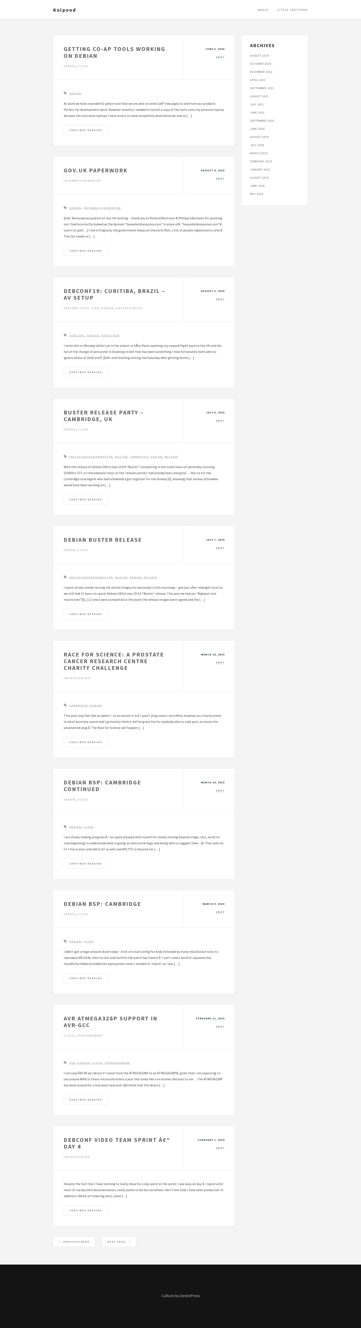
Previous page (76, 1241)
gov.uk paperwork (96, 170)
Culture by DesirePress (180, 1295)
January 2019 (260, 169)
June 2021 (257, 112)
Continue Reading (85, 130)
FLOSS (83, 66)
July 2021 (257, 104)
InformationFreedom (82, 180)
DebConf (76, 335)
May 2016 (256, 194)
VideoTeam (110, 335)
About (263, 10)
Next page (117, 1241)
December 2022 (261, 72)
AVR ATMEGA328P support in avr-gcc (111, 1022)
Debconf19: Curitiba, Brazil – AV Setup (114, 294)
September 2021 (262, 88)
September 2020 (262, 120)
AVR (72, 1062)
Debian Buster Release (103, 539)
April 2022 (258, 80)
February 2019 (261, 161)
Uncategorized (129, 308)
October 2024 (260, 64)
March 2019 (258, 153)
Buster (121, 456)
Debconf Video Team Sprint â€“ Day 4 (117, 1143)
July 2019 (257, 145)
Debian (70, 66)
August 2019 (259, 137)
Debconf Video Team (81, 308)
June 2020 (257, 129)
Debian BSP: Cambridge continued (102, 786)
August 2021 (259, 96)
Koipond (64, 10)
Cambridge (139, 456)
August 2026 (259, 55)
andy (220, 57)
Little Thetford (292, 10)
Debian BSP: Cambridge (102, 904)
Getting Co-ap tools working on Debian (114, 52)
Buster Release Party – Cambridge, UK (104, 416)
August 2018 (259, 177)
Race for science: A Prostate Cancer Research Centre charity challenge (114, 661)
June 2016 (257, 186)
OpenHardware (117, 1062)
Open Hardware (89, 1035)
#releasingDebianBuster (91, 456)
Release (171, 456)
